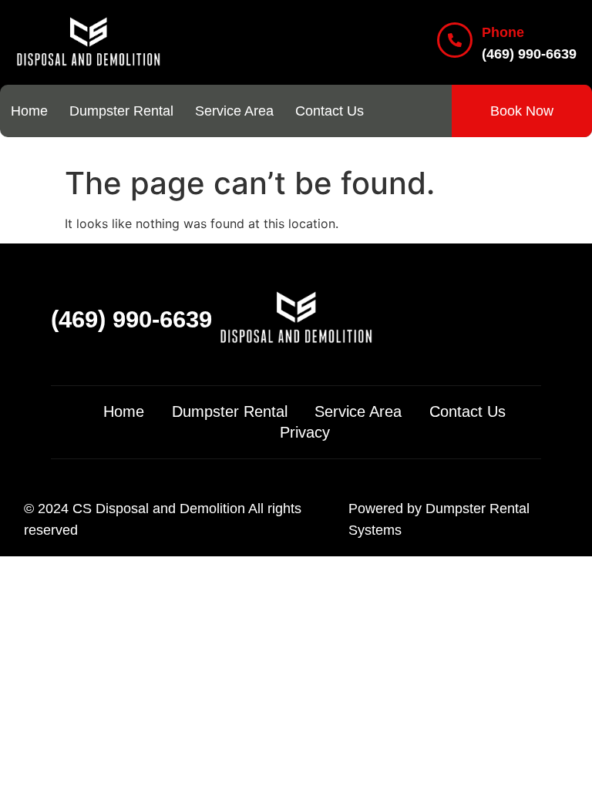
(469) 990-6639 (131, 319)
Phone (503, 32)
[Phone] (455, 40)
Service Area (234, 111)
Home (29, 111)
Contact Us (329, 111)
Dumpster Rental (121, 111)
